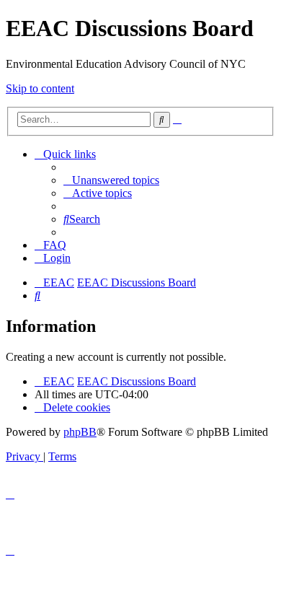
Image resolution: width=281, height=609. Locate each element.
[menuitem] (111, 180)
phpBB (80, 432)
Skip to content (40, 88)
